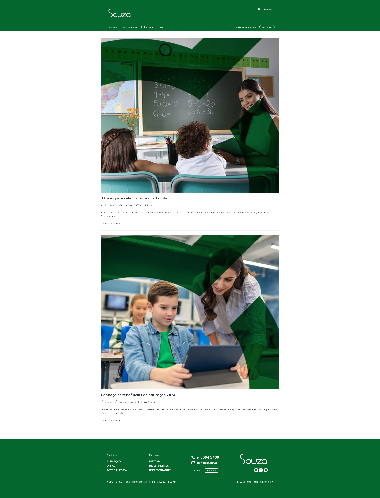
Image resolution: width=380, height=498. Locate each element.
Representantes (129, 27)
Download (267, 27)
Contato (268, 9)
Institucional (147, 27)
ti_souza (108, 205)
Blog (160, 27)
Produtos (112, 27)
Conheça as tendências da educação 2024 (138, 394)
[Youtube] (266, 470)
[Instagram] (261, 470)
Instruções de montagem (244, 27)
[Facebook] (256, 470)
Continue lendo (113, 223)
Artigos (148, 205)
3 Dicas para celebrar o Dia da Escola (134, 198)
